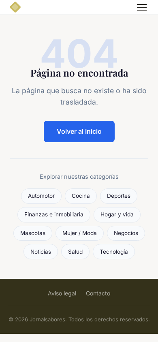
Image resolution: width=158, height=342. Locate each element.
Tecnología (114, 251)
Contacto (98, 293)
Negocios (126, 233)
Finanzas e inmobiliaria (53, 214)
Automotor (41, 195)
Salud (75, 251)
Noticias (40, 251)
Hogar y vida (117, 214)
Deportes (118, 195)
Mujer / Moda (79, 233)
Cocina (81, 195)
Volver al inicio (79, 131)
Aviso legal (62, 293)
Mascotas (32, 233)
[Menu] (142, 7)
